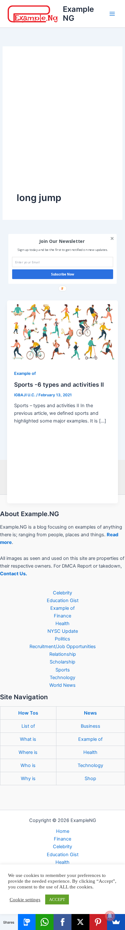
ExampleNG (78, 13)
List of (28, 726)
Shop (90, 778)
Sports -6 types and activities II (59, 384)
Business (90, 726)
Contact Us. (13, 574)
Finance (62, 616)
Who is (28, 765)
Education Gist (63, 600)
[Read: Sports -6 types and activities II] (62, 331)
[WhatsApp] (45, 922)
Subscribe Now (62, 274)
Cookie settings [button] (25, 899)
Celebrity (62, 593)
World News (62, 685)
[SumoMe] (116, 922)
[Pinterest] (98, 922)
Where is (28, 752)
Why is (28, 778)
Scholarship (62, 662)
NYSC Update (62, 631)
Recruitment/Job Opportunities (62, 646)
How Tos (28, 713)
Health (62, 623)
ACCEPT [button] (57, 899)
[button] (62, 241)
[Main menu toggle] (112, 13)
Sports (62, 670)
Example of (25, 373)
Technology (62, 677)
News (90, 713)
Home (62, 831)
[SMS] (27, 922)
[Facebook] (62, 922)
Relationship (62, 654)
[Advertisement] (62, 126)
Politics (62, 639)
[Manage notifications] (110, 916)
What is (28, 739)
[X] (80, 922)
